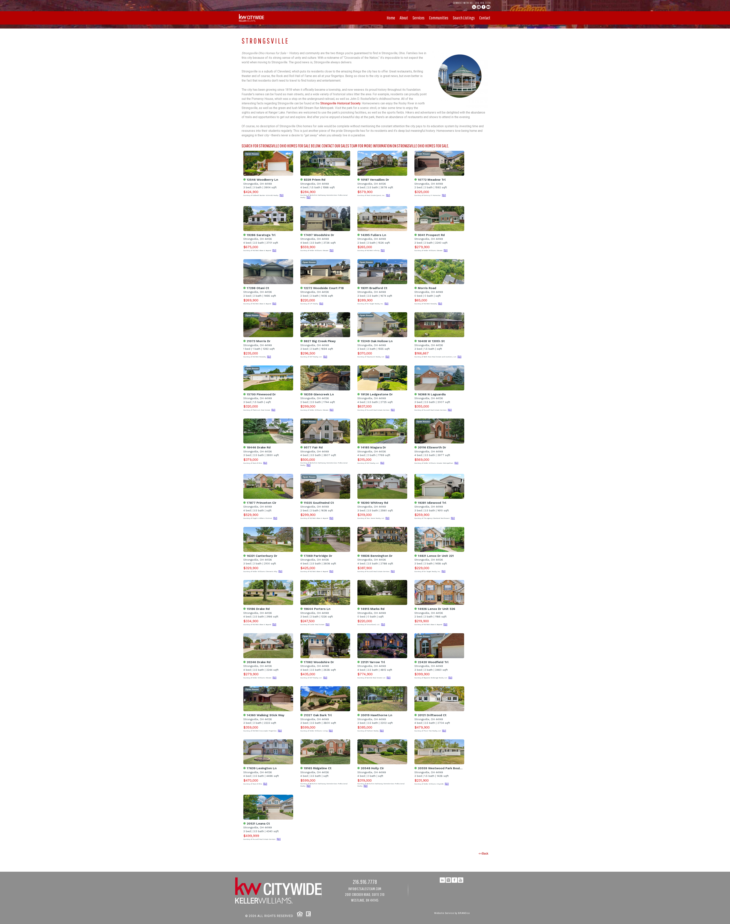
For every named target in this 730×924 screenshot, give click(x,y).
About (404, 17)
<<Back (483, 853)
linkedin (474, 7)
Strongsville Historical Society (340, 103)
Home (391, 17)
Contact (484, 17)
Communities (438, 17)
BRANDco (464, 913)
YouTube (488, 7)
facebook (484, 7)
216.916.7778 (483, 2)
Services (419, 17)
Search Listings (464, 17)
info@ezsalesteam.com (364, 889)
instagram (479, 7)
